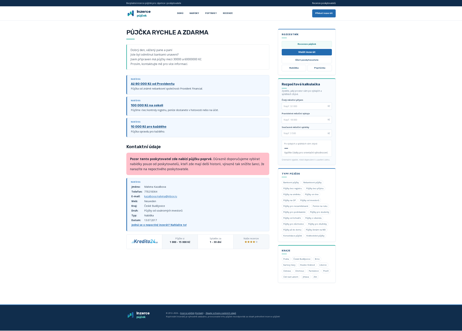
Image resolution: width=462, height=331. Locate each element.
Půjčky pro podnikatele (294, 212)
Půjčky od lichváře (292, 218)
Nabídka (294, 68)
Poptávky (211, 13)
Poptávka (319, 68)
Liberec (323, 265)
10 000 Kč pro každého (148, 126)
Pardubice (314, 270)
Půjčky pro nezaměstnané (295, 206)
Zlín (315, 276)
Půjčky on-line (312, 194)
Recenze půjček (307, 44)
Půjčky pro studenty (319, 212)
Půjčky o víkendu (313, 218)
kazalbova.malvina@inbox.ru (160, 196)
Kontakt (199, 313)
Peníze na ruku (320, 206)
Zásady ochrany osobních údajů (221, 313)
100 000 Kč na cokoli (147, 105)
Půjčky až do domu (292, 229)
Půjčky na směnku (291, 194)
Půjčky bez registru (292, 188)
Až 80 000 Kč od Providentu (153, 84)
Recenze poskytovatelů (324, 3)
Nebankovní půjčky (312, 182)
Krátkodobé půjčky (315, 235)
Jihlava (306, 276)
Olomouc (299, 270)
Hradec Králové (307, 265)
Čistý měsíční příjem (292, 100)
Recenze (228, 13)
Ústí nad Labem (290, 276)
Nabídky (194, 13)
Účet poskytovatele (307, 60)
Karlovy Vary (289, 265)
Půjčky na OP (289, 200)
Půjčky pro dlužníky (317, 224)
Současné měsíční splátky (295, 127)
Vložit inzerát (306, 52)
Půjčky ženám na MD (316, 229)
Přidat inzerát (324, 13)
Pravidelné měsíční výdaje (296, 113)
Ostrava (287, 270)
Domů (180, 13)
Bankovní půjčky (291, 182)
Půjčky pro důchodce (293, 224)
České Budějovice (301, 259)
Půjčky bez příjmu (315, 188)
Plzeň (326, 270)
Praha (286, 259)
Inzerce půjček (187, 313)
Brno (317, 259)
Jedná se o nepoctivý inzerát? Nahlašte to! (159, 225)
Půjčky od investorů (309, 200)
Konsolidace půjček (292, 235)
